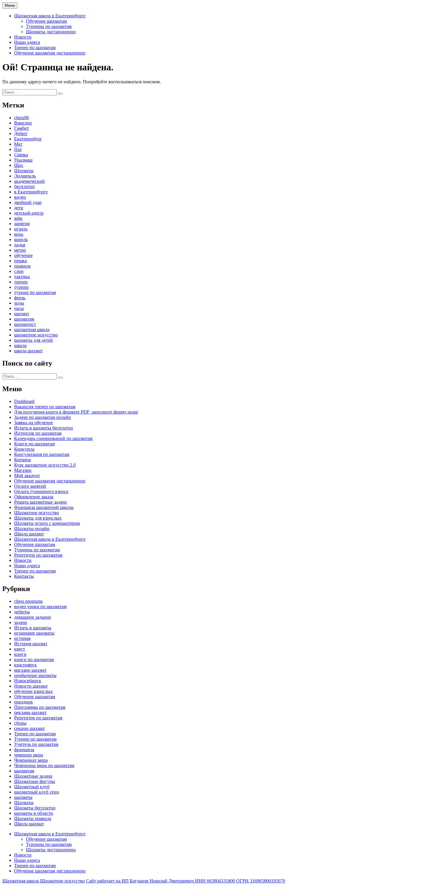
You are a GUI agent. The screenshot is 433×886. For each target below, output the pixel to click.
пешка (20, 260)
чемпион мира (28, 754)
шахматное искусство (36, 334)
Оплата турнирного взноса (41, 491)
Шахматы (24, 170)
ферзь (19, 297)
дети (18, 207)
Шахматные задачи (33, 776)
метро (20, 250)
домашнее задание (32, 617)
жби (18, 218)
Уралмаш (23, 159)
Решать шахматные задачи (40, 502)
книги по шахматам (34, 659)
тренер (21, 281)
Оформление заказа (33, 496)
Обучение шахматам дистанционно (49, 52)
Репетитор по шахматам (38, 555)
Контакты (24, 576)
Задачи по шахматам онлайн (42, 417)
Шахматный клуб (31, 786)
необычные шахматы (35, 675)
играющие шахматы (34, 633)
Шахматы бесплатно (34, 807)
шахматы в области (33, 813)
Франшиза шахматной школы (44, 507)
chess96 (21, 117)
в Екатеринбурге (31, 191)
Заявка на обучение (33, 422)
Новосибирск (27, 680)
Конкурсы (24, 449)
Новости (23, 36)
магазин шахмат (30, 670)
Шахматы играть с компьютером (47, 523)
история (22, 638)
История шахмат (30, 643)
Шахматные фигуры (34, 781)
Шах (18, 165)
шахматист (25, 324)
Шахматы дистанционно (51, 31)
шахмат (21, 313)
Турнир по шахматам (35, 738)
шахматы (23, 797)
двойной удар (28, 202)
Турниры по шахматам (49, 26)
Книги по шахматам (34, 443)
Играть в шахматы (32, 627)
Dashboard (24, 401)
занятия (21, 223)
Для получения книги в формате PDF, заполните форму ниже (76, 411)
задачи (20, 622)
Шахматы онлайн (31, 528)
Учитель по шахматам (36, 744)
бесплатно (24, 186)
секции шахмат (29, 728)
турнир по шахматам (35, 292)
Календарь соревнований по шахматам (53, 438)
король (21, 239)
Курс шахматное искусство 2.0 (45, 464)
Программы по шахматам (39, 707)
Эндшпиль (25, 175)
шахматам (24, 318)
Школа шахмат (29, 533)
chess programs (28, 601)
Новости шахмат (31, 685)
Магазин (23, 470)
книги (20, 654)
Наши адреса (27, 42)
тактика (22, 276)
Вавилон (23, 122)
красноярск (25, 664)
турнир (21, 287)
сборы (20, 723)
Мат (18, 144)
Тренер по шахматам (35, 47)
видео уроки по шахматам (40, 606)
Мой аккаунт (27, 475)
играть (20, 228)
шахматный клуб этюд (36, 791)
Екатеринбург (28, 138)
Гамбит (21, 128)
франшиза (24, 749)
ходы (19, 303)
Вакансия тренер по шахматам (44, 406)
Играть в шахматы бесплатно (43, 427)
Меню (10, 5)
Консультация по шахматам (41, 454)
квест (19, 648)
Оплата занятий (30, 486)
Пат (18, 149)
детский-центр (29, 212)
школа (20, 345)
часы (19, 308)
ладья (19, 244)
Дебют (20, 133)
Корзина (22, 459)
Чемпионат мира (31, 760)
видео (20, 197)
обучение (23, 255)
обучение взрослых (33, 691)
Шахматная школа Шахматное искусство (43, 880)
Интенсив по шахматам (38, 433)
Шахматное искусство (36, 512)
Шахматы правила (32, 818)
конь (18, 234)
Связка (21, 154)
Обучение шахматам (46, 21)
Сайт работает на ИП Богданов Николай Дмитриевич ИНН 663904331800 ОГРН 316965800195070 (185, 880)
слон (19, 271)
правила (22, 265)
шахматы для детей (33, 340)
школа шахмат (28, 350)
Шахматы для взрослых (38, 517)
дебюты (22, 611)
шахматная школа (31, 329)
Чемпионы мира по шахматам (44, 765)
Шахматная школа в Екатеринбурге (49, 15)
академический (29, 181)
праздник (23, 701)
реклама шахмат (30, 712)
